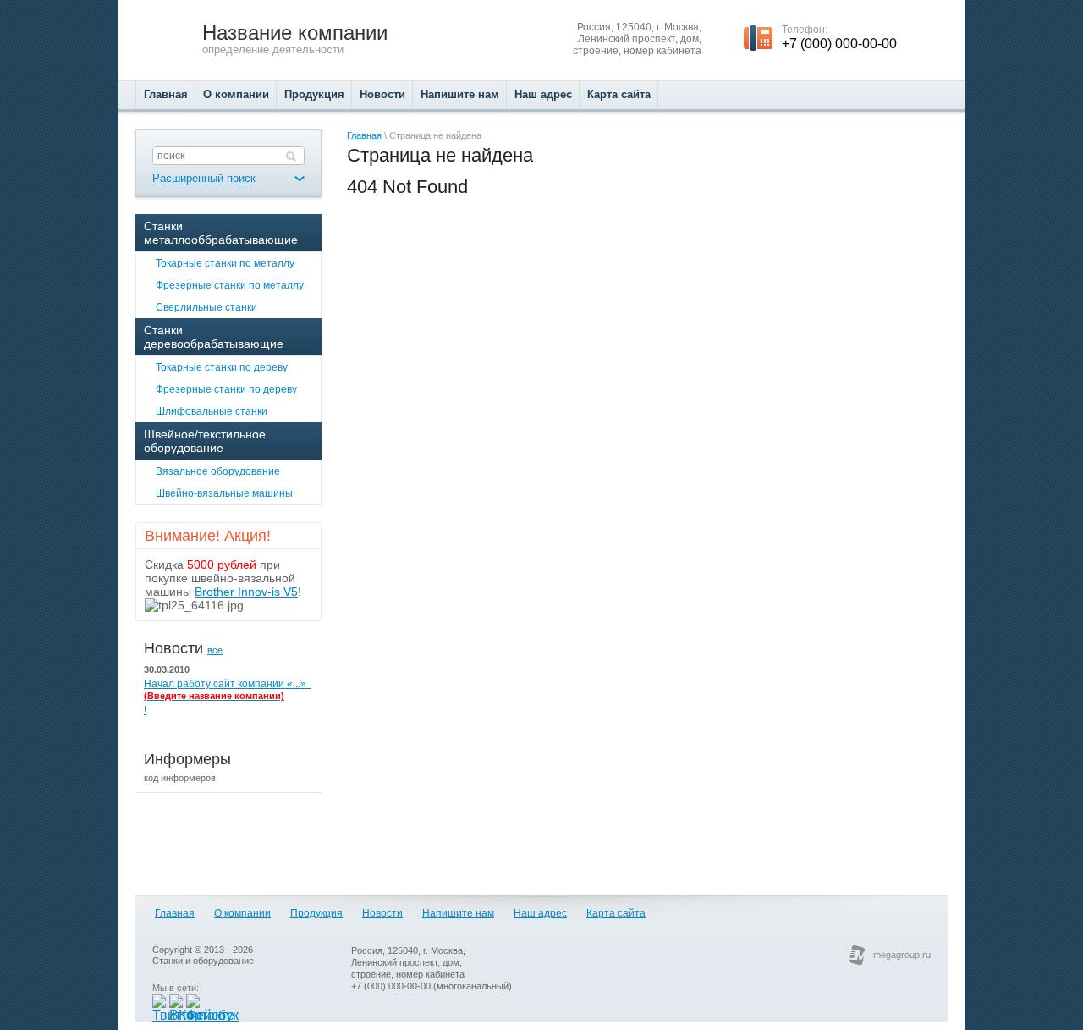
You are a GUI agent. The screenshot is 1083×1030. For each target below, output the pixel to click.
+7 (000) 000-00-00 (839, 43)
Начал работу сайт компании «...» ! (227, 697)
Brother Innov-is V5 (246, 591)
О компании (242, 913)
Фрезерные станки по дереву (226, 389)
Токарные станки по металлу (225, 263)
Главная (364, 135)
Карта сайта (616, 913)
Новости (382, 913)
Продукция (316, 913)
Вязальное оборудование (218, 471)
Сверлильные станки (206, 307)
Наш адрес (540, 913)
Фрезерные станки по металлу (230, 285)
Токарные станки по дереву (222, 367)
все (215, 650)
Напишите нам (458, 913)
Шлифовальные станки (211, 411)
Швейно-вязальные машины (224, 493)
